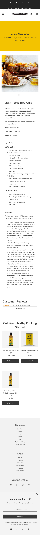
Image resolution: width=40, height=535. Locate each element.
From (11, 356)
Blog (20, 434)
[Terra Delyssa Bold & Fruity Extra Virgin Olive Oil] (10, 379)
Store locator (20, 471)
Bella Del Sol (20, 465)
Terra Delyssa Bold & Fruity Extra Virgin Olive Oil (10, 393)
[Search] (31, 14)
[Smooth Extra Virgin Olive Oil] (10, 339)
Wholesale (20, 468)
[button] (19, 95)
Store (20, 458)
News (20, 431)
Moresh (20, 460)
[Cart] (37, 14)
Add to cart (10, 361)
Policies (20, 437)
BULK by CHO (20, 444)
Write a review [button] (20, 308)
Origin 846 (20, 463)
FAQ (20, 439)
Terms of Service (21, 524)
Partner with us (20, 442)
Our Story (20, 429)
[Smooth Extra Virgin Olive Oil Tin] (29, 339)
